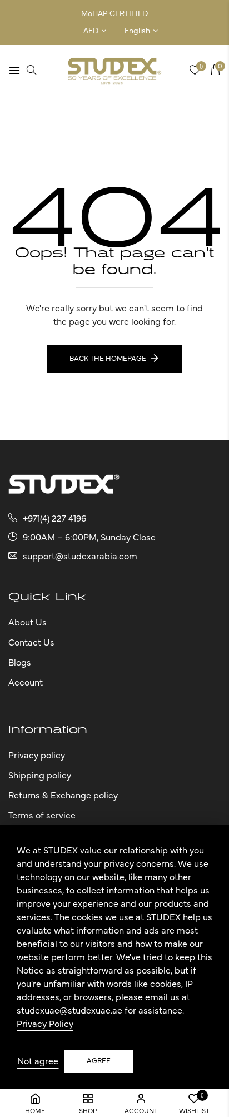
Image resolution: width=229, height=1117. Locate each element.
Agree (99, 1061)
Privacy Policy (45, 1024)
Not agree (37, 1061)
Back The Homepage (107, 359)
